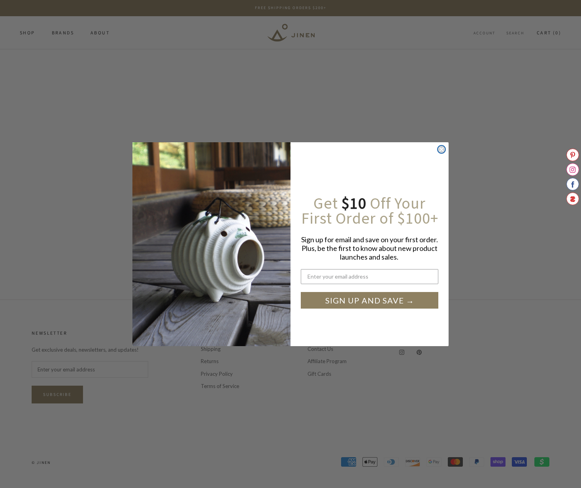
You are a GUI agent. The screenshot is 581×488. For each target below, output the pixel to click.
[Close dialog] (441, 149)
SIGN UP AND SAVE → (369, 300)
